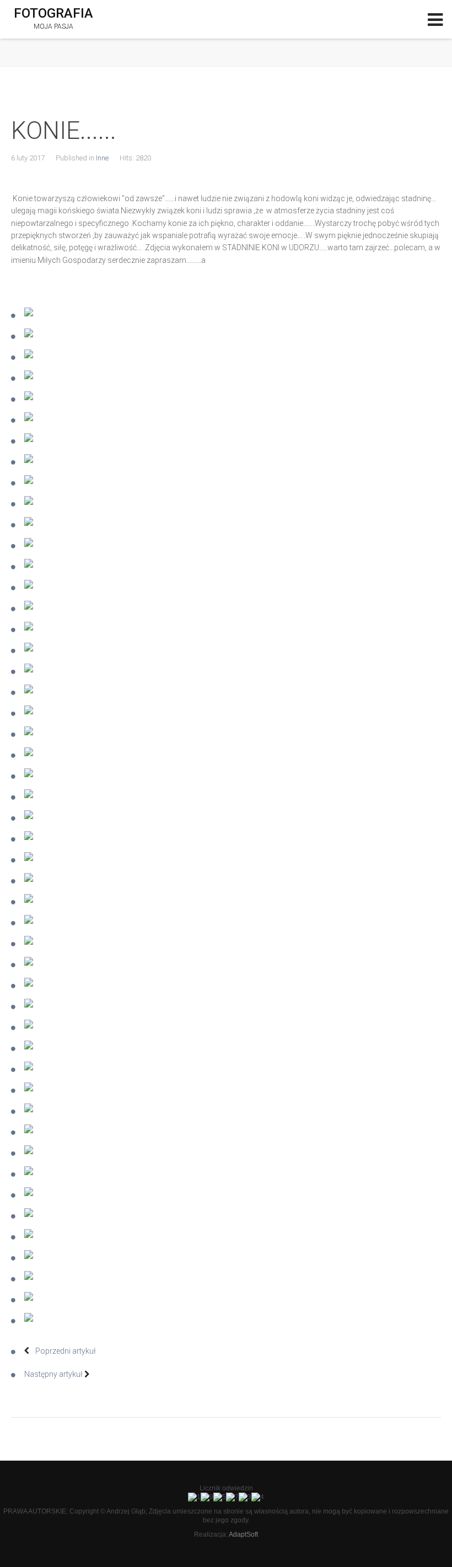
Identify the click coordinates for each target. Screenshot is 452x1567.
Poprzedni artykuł (65, 1351)
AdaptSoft (243, 1534)
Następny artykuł (54, 1374)
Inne (102, 158)
